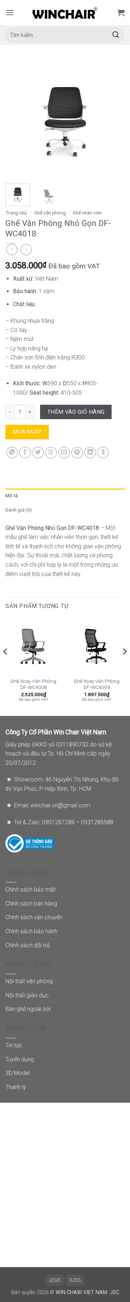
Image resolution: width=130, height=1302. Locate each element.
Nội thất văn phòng (29, 981)
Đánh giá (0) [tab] (18, 510)
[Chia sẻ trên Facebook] (25, 453)
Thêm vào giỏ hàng (76, 412)
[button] (9, 12)
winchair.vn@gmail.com (60, 805)
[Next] (113, 119)
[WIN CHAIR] (65, 12)
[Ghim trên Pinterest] (77, 453)
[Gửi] (116, 35)
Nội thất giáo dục (27, 995)
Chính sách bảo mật (30, 889)
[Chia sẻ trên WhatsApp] (12, 453)
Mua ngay (27, 431)
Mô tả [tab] (11, 495)
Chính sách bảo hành (31, 931)
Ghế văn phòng (50, 213)
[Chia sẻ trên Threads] (51, 453)
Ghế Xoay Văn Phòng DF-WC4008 (33, 684)
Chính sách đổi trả (27, 945)
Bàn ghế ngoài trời (28, 1009)
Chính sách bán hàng (31, 903)
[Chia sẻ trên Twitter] (38, 453)
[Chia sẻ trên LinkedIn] (90, 453)
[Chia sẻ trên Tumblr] (103, 453)
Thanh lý (15, 1087)
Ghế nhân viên (87, 213)
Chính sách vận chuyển (33, 917)
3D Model (17, 1073)
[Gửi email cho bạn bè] (64, 453)
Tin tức (13, 1045)
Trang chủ (16, 213)
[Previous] (16, 119)
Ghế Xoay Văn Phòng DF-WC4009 (97, 684)
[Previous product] (25, 249)
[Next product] (11, 249)
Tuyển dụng (19, 1059)
